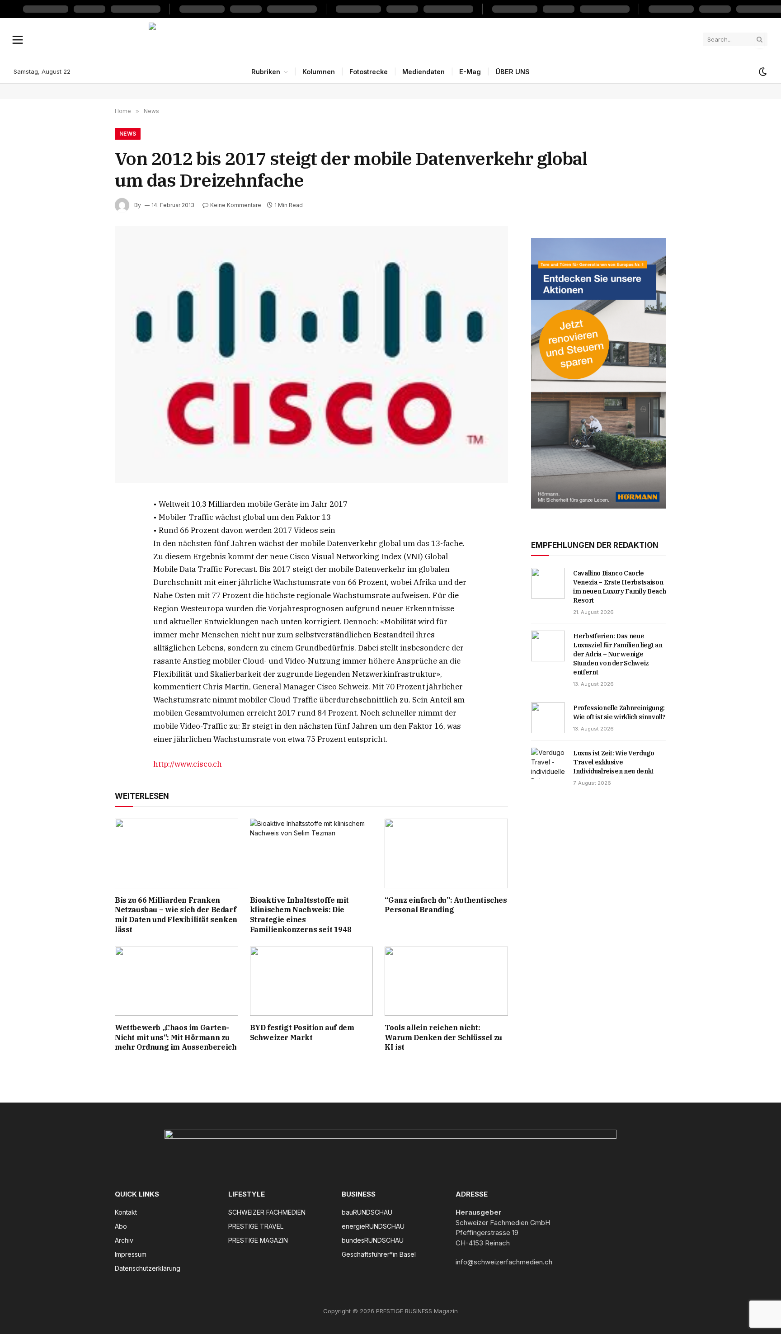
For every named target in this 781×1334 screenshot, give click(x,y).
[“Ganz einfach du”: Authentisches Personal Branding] (446, 853)
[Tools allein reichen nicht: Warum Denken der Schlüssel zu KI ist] (446, 981)
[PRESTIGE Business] (390, 39)
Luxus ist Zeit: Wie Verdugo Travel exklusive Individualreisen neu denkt (613, 762)
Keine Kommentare (235, 205)
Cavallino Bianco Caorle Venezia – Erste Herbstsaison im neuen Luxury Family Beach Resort (619, 586)
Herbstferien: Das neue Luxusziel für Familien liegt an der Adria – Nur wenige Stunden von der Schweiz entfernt (617, 654)
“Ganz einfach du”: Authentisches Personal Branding (446, 905)
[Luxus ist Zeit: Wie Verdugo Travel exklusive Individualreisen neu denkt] (548, 763)
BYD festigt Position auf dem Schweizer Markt (302, 1032)
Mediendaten (423, 71)
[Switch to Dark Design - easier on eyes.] (762, 71)
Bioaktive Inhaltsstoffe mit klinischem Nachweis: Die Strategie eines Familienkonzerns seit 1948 (301, 915)
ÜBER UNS (512, 71)
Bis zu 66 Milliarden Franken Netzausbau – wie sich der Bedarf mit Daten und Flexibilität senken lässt (176, 915)
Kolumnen (318, 71)
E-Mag (470, 71)
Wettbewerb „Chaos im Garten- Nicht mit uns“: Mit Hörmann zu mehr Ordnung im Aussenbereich (175, 1037)
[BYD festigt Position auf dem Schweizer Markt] (311, 981)
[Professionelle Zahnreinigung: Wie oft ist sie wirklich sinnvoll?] (548, 717)
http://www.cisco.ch (187, 764)
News (127, 133)
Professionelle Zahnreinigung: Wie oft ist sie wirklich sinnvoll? (619, 712)
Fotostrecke (368, 71)
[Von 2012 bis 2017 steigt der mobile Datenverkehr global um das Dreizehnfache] (311, 354)
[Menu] (18, 39)
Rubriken (265, 71)
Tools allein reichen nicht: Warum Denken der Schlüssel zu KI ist (443, 1037)
